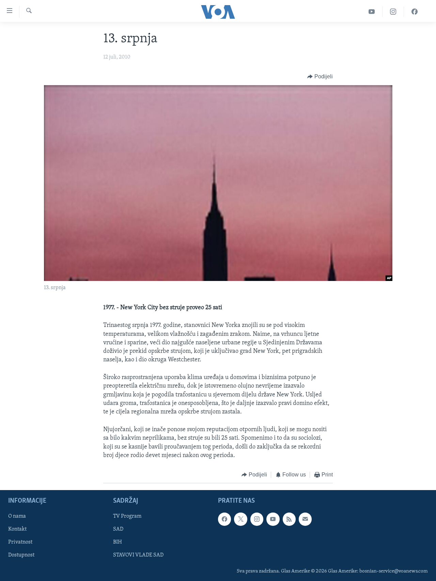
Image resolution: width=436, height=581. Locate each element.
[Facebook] (414, 11)
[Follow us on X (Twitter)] (240, 519)
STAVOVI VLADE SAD (138, 555)
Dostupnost (21, 555)
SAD (118, 529)
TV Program (127, 516)
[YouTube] (372, 11)
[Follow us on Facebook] (224, 519)
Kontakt (17, 529)
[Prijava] (305, 519)
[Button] (320, 76)
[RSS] (289, 519)
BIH (117, 542)
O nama (17, 516)
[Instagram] (393, 11)
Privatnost (20, 542)
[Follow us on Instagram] (256, 519)
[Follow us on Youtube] (272, 519)
